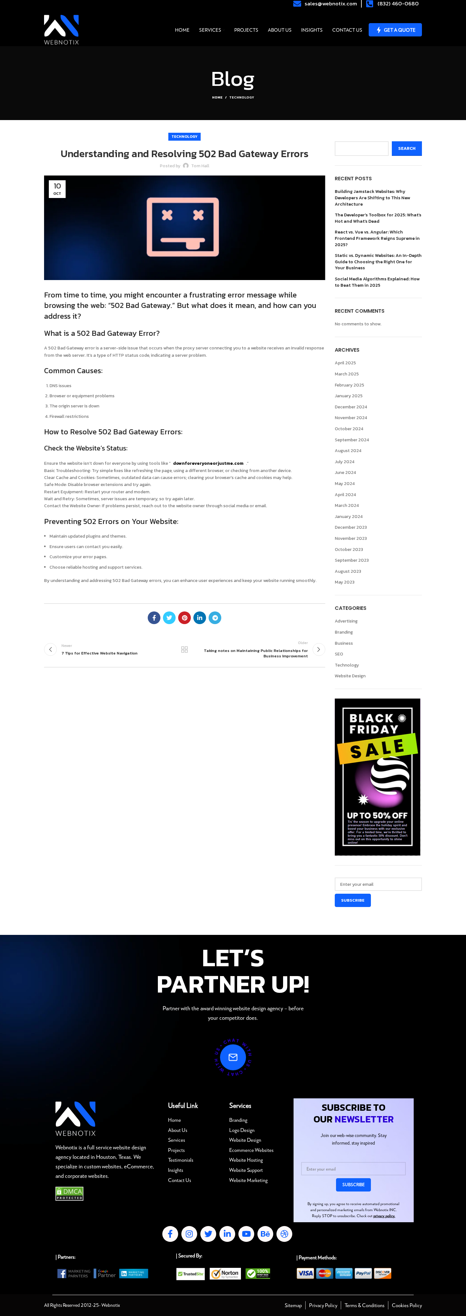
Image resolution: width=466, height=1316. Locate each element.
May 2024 (345, 483)
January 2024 (349, 516)
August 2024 (348, 450)
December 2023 (351, 527)
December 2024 (351, 407)
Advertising (346, 621)
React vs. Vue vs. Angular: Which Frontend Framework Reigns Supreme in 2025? (377, 238)
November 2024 (351, 417)
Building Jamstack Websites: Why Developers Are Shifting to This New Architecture (372, 197)
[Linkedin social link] (199, 617)
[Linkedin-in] (227, 1234)
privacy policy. (384, 1215)
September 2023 (352, 560)
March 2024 (347, 505)
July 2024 (344, 461)
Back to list (184, 649)
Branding (344, 632)
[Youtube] (246, 1234)
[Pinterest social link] (184, 617)
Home (217, 97)
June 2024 (345, 472)
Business (344, 643)
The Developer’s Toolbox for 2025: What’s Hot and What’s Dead (378, 218)
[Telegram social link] (215, 617)
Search (343, 136)
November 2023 (351, 538)
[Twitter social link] (169, 617)
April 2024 (345, 494)
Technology (241, 97)
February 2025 (349, 385)
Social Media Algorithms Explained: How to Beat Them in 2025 (377, 282)
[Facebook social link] (154, 617)
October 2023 (349, 549)
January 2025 (349, 396)
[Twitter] (208, 1234)
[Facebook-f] (170, 1234)
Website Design (350, 676)
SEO (339, 654)
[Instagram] (189, 1234)
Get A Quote (400, 30)
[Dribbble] (284, 1234)
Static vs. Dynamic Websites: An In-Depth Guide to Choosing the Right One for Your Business (378, 261)
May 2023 (344, 582)
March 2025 (347, 374)
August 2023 (348, 571)
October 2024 (349, 428)
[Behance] (265, 1234)
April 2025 (345, 363)
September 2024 (352, 440)
